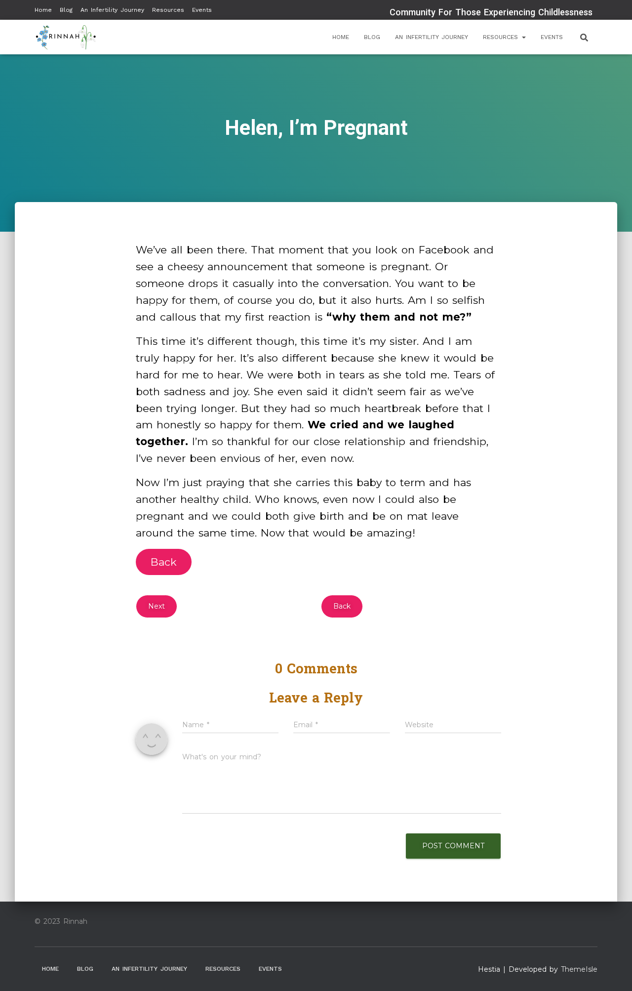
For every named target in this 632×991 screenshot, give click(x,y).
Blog (66, 9)
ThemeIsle (579, 969)
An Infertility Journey (112, 9)
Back (164, 562)
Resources (168, 9)
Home (43, 9)
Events (202, 9)
